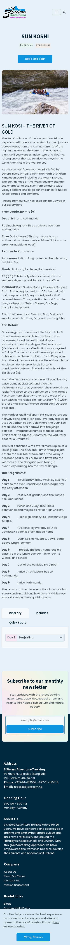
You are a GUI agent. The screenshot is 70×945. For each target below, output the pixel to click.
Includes (42, 613)
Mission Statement (16, 885)
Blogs (7, 903)
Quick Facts (17, 622)
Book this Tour (35, 59)
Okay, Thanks (33, 937)
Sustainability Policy (17, 908)
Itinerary (15, 613)
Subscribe (35, 729)
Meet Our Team (14, 876)
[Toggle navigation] (56, 12)
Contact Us (11, 880)
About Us (10, 872)
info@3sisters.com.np (28, 787)
